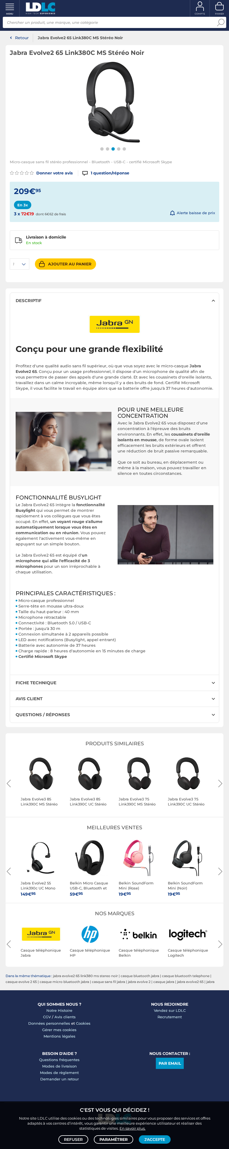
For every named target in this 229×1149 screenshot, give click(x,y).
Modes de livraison (59, 1066)
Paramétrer (113, 1139)
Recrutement (170, 1017)
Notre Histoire (59, 1010)
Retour (22, 37)
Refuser (73, 1139)
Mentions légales (59, 1036)
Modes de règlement (59, 1072)
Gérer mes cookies (59, 1029)
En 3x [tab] (22, 205)
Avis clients (65, 1017)
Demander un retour (59, 1079)
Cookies (83, 1023)
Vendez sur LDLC (170, 1010)
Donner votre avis (54, 173)
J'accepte (154, 1139)
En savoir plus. (132, 1128)
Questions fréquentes (59, 1059)
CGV (47, 1017)
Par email (170, 1063)
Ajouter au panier (69, 264)
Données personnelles (49, 1023)
